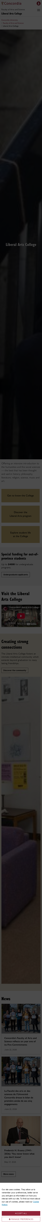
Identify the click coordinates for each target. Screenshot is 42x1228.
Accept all (21, 1213)
